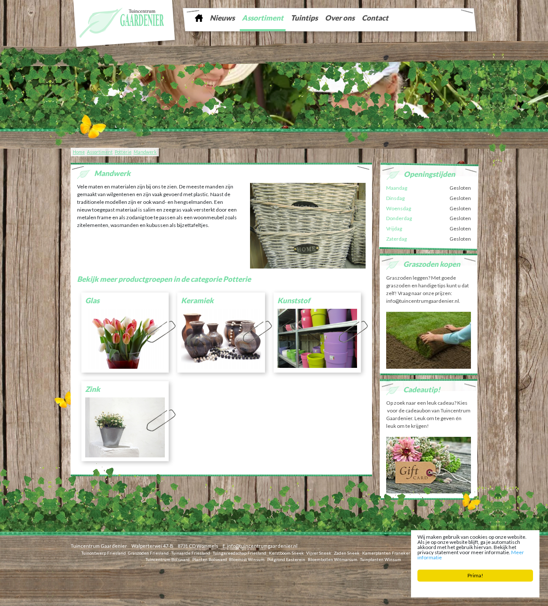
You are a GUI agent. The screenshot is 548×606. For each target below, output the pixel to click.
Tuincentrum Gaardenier (99, 546)
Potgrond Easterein (286, 558)
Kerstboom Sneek (286, 552)
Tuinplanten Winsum (380, 558)
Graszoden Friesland (148, 552)
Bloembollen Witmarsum (332, 558)
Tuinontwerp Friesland (103, 552)
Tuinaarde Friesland (190, 552)
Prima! (475, 575)
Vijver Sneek (318, 552)
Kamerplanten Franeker (386, 552)
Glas (92, 300)
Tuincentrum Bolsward (168, 558)
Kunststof (293, 300)
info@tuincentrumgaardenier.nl (262, 546)
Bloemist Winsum (247, 558)
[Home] (199, 17)
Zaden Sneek (347, 552)
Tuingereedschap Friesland (239, 552)
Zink (92, 389)
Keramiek (197, 300)
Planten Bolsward (209, 558)
